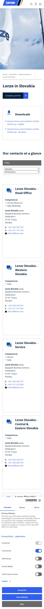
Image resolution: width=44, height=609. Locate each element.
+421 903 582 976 (15, 462)
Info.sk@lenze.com (15, 311)
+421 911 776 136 (15, 230)
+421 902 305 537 (15, 227)
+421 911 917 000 (15, 308)
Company (13, 74)
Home (5, 74)
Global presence (24, 74)
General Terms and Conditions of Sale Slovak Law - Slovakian (23, 130)
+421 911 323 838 (15, 384)
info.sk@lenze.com (15, 233)
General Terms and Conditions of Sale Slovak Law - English (23, 122)
